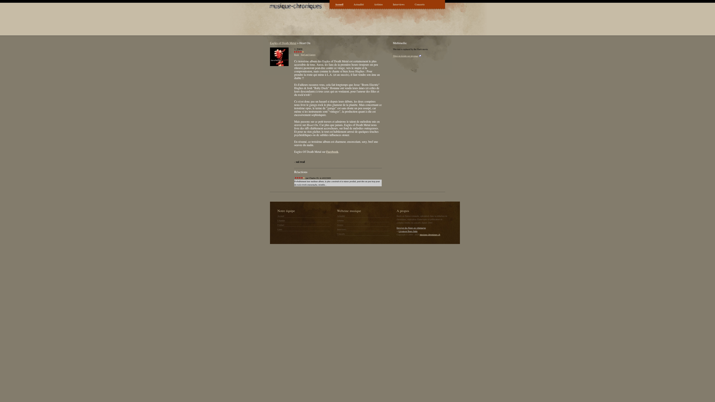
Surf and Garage (308, 54)
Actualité (359, 4)
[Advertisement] (336, 25)
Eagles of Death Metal (283, 43)
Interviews (398, 4)
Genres (340, 224)
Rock (296, 54)
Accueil (339, 4)
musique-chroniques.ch (430, 234)
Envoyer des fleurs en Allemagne (411, 227)
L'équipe (281, 220)
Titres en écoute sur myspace (405, 55)
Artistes (378, 4)
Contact (280, 224)
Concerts (420, 4)
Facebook (332, 151)
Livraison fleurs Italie (408, 231)
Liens (279, 229)
